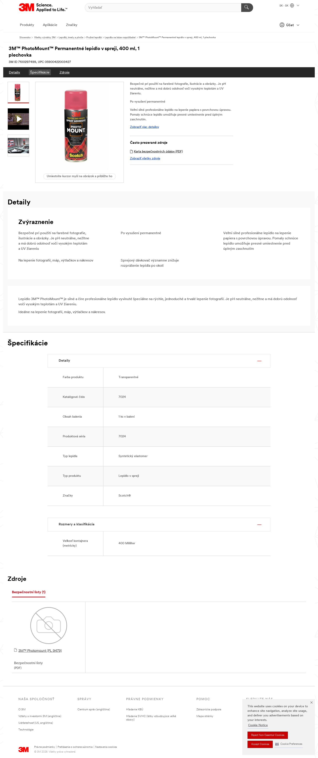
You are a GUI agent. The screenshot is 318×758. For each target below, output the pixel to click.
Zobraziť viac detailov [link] (144, 127)
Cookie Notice (258, 725)
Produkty (27, 25)
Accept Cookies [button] (260, 744)
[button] (289, 744)
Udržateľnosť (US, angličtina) (35, 723)
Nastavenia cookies (106, 747)
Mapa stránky (204, 716)
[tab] (28, 592)
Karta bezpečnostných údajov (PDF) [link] (158, 151)
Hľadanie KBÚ (134, 709)
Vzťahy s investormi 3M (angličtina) (39, 716)
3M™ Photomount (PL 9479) (40, 651)
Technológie (26, 729)
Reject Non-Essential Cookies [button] (267, 735)
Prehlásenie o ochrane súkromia (75, 747)
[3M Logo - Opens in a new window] (43, 7)
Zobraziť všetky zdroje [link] (145, 158)
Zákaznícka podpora (208, 709)
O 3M (22, 709)
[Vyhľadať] (247, 7)
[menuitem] (14, 72)
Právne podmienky (44, 747)
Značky (71, 25)
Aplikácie (50, 25)
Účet (290, 25)
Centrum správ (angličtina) (93, 709)
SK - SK (284, 6)
